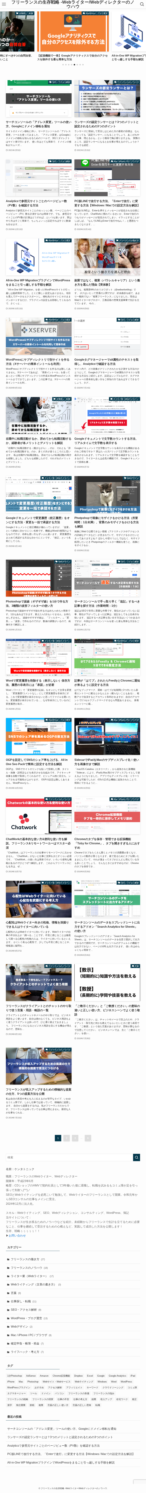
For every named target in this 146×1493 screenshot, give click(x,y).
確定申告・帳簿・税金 (27, 1343)
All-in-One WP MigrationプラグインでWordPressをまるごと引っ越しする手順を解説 (61, 1462)
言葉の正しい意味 (82, 1405)
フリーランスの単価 (78, 1393)
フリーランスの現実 (42, 1399)
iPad (133, 1375)
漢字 (9, 1405)
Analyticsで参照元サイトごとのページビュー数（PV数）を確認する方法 (53, 1445)
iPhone (10, 1381)
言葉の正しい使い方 (58, 1405)
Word (113, 1381)
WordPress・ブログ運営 (29, 1318)
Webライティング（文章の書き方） (36, 1284)
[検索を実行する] (136, 1157)
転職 (97, 1405)
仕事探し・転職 (23, 1301)
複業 (41, 1405)
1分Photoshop (14, 1375)
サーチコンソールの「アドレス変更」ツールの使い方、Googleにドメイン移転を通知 (61, 1428)
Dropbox (78, 1375)
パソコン (59, 1393)
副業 (94, 1399)
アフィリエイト (74, 1387)
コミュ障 (132, 1387)
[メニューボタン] (4, 4)
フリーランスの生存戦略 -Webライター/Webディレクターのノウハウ (73, 4)
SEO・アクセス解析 (26, 1309)
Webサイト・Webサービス (57, 1381)
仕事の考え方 (80, 1399)
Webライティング (84, 1381)
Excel (90, 1375)
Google (101, 1375)
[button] (63, 64)
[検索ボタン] (142, 4)
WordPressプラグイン (18, 1387)
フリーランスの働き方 (28, 1259)
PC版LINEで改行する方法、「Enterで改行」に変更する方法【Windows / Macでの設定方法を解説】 (71, 1454)
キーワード (92, 1387)
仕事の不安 (63, 1399)
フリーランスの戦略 (17, 1399)
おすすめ (39, 1387)
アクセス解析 (55, 1387)
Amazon (44, 1375)
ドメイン (46, 1393)
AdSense (31, 1375)
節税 (32, 1405)
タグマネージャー (16, 1393)
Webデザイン (21, 1326)
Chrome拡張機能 (61, 1375)
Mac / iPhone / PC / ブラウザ (31, 1335)
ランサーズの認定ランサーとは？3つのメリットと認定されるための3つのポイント (60, 1437)
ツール (33, 1393)
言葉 (16, 1292)
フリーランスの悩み (103, 1393)
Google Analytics (117, 1375)
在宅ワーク (122, 1399)
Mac (21, 1381)
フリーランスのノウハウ (29, 1267)
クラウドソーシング (113, 1387)
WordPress (126, 1381)
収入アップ (106, 1399)
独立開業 (20, 1405)
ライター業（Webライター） (32, 1276)
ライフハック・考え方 (27, 1351)
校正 (134, 1399)
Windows (102, 1381)
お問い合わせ (17, 1235)
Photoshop (32, 1381)
